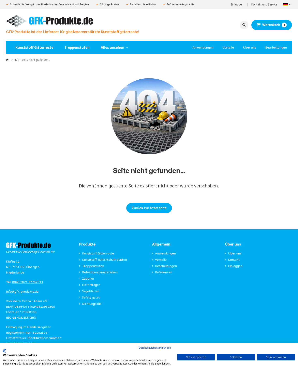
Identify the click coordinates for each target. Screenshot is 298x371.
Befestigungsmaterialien (100, 272)
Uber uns (249, 47)
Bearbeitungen (276, 47)
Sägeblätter (90, 291)
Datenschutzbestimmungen (155, 347)
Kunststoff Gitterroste (34, 47)
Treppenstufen (77, 47)
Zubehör (88, 278)
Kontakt (234, 259)
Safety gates (91, 297)
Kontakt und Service (264, 4)
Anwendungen (203, 47)
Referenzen (163, 272)
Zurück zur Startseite (149, 208)
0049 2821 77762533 (27, 282)
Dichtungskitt (91, 304)
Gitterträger (91, 285)
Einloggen (237, 4)
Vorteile (228, 47)
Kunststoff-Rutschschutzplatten (104, 259)
